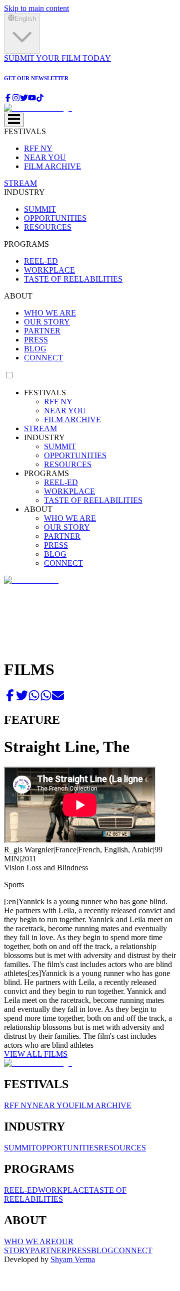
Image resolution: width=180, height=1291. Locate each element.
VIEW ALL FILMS (36, 1054)
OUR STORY (47, 322)
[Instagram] (16, 99)
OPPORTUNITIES (55, 218)
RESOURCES (48, 227)
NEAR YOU (45, 157)
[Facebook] (8, 99)
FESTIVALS (25, 131)
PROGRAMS (26, 244)
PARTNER (42, 330)
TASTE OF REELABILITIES (73, 279)
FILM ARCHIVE (52, 166)
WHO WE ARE (50, 313)
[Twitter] (24, 99)
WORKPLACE (49, 270)
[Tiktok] (40, 99)
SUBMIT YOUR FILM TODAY (57, 58)
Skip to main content (36, 8)
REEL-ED (41, 261)
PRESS (36, 339)
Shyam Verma (72, 1259)
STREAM (20, 183)
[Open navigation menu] (14, 120)
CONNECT (43, 357)
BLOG (35, 348)
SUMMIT (40, 209)
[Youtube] (32, 99)
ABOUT (18, 296)
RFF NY (38, 148)
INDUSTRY (24, 192)
